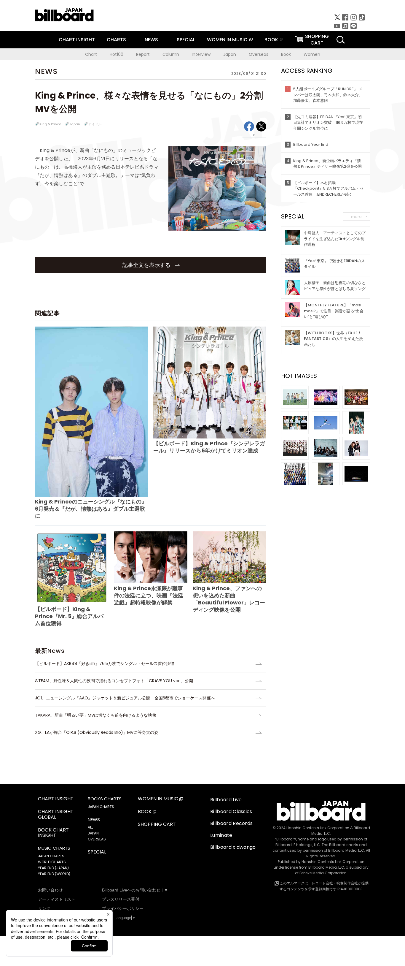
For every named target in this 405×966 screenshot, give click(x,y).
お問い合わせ (50, 890)
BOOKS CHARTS (105, 799)
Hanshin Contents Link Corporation (317, 827)
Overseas (258, 54)
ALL (90, 827)
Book (286, 54)
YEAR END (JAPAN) (53, 867)
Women (312, 54)
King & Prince (50, 124)
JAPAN (93, 833)
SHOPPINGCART (317, 39)
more (356, 216)
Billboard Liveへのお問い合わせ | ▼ (135, 890)
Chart (91, 54)
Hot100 (116, 54)
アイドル (94, 124)
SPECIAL (186, 39)
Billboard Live (226, 799)
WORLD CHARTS (52, 861)
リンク (44, 908)
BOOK (271, 39)
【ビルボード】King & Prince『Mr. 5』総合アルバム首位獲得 (69, 616)
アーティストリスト (56, 899)
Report (143, 54)
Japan (229, 54)
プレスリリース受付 (120, 899)
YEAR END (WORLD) (54, 873)
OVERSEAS (97, 839)
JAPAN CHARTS (51, 856)
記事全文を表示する (147, 265)
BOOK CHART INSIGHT (53, 833)
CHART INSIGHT (77, 39)
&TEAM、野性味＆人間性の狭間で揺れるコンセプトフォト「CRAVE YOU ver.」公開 (114, 681)
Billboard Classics (231, 811)
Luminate (221, 835)
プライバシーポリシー (122, 908)
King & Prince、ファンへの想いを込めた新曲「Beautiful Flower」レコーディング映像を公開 (229, 599)
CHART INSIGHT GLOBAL (56, 814)
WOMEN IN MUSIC (227, 39)
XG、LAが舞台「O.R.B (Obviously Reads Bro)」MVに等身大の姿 (96, 732)
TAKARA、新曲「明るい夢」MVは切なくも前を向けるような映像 (95, 715)
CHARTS (116, 39)
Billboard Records (231, 823)
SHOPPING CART (157, 824)
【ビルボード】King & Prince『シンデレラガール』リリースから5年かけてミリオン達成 (209, 447)
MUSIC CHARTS (54, 848)
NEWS (151, 39)
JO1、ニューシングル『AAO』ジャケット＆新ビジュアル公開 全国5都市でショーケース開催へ (125, 698)
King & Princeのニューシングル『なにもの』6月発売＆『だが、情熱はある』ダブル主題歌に (91, 509)
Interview (201, 54)
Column (170, 54)
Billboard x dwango (233, 847)
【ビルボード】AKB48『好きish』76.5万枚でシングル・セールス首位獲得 (106, 663)
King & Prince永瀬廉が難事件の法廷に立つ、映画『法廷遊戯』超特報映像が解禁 (148, 595)
